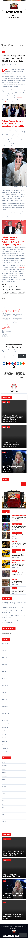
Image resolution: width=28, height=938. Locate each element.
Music (4, 402)
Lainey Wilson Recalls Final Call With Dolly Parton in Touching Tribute (13, 916)
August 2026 (5, 643)
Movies (19, 550)
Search (5, 479)
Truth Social (5, 101)
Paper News (24, 926)
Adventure (4, 765)
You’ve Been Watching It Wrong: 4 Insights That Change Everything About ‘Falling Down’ (18, 583)
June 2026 (4, 650)
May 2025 (4, 696)
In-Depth (14, 515)
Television (4, 821)
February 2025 (5, 706)
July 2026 (4, 647)
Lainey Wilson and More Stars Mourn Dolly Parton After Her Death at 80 (12, 467)
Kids (3, 790)
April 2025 (4, 699)
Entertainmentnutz (14, 13)
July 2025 (4, 689)
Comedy (3, 772)
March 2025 (4, 703)
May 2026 (4, 654)
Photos (3, 807)
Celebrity (4, 769)
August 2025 (5, 685)
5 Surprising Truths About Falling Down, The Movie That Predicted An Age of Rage (19, 574)
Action (3, 762)
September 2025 (5, 682)
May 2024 (4, 738)
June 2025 (4, 692)
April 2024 (4, 741)
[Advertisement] (14, 30)
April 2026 (4, 657)
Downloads (4, 776)
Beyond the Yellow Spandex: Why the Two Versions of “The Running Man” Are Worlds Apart (19, 528)
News (4, 52)
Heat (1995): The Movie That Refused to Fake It (19, 518)
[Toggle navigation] (3, 10)
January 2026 (5, 668)
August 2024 (5, 727)
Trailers (3, 825)
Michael (7, 64)
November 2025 (5, 675)
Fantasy (3, 779)
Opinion (23, 515)
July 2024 (4, 731)
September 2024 (5, 724)
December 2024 (5, 713)
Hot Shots (4, 783)
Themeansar (14, 928)
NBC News (19, 97)
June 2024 (4, 734)
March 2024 (4, 745)
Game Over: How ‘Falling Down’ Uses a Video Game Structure (18, 591)
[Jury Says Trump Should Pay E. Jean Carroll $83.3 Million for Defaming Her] (7, 315)
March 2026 (4, 661)
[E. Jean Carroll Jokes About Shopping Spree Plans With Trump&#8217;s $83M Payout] (7, 331)
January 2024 (5, 752)
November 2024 (5, 717)
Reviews (3, 811)
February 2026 (5, 664)
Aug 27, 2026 (9, 471)
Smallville (4, 818)
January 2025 (5, 710)
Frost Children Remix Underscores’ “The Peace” (11, 443)
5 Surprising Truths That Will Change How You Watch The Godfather (19, 545)
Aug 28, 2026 (13, 421)
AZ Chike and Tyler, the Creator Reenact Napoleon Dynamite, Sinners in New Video (13, 417)
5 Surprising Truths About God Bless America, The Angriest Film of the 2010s (18, 565)
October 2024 (5, 720)
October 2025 (5, 678)
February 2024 (5, 748)
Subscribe (22, 356)
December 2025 (5, 671)
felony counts (22, 267)
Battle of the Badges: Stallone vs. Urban (19, 535)
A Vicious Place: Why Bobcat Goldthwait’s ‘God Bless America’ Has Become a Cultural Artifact (19, 555)
